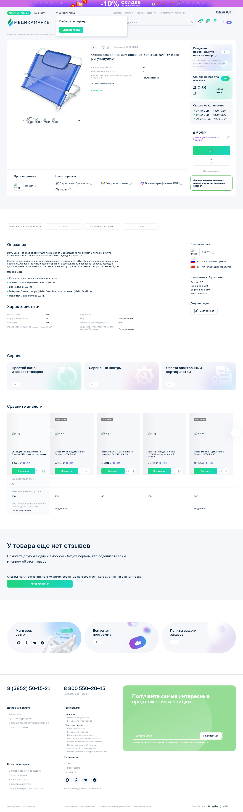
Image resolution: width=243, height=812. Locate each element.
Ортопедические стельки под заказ (84, 738)
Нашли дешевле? (211, 171)
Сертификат (97, 90)
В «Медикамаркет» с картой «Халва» (84, 741)
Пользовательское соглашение (80, 806)
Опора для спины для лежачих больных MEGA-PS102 (69, 452)
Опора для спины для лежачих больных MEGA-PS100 (209, 452)
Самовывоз (15, 714)
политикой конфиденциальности (193, 742)
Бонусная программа (77, 732)
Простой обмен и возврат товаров (27, 370)
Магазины (180, 13)
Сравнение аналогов (102, 226)
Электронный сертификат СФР (82, 748)
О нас (68, 763)
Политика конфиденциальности (114, 806)
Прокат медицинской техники (81, 745)
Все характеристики (104, 84)
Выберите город (67, 13)
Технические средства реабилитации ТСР (37, 34)
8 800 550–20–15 (84, 688)
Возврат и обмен (18, 779)
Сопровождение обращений (25, 770)
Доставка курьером (20, 718)
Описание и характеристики (25, 226)
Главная (11, 34)
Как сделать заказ (76, 728)
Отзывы (141, 226)
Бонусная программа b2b (79, 721)
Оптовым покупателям (78, 717)
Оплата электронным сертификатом (184, 370)
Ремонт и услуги (18, 775)
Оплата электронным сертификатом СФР (87, 751)
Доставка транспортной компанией (29, 722)
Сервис (63, 226)
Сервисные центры (105, 368)
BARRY (29, 186)
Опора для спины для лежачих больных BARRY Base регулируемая (29, 452)
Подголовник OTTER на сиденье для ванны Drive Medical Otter (117, 452)
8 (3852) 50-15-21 (28, 688)
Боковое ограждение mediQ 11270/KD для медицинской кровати (161, 454)
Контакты (70, 772)
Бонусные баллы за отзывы (80, 735)
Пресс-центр (72, 767)
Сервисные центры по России (26, 788)
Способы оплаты (18, 727)
